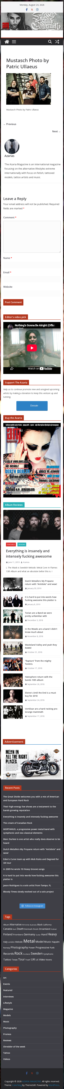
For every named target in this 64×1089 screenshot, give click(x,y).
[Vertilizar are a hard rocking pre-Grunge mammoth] (13, 712)
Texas (15, 959)
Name (7, 258)
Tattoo (7, 959)
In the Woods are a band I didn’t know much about (41, 630)
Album (6, 924)
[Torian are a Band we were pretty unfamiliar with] (13, 617)
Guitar (38, 935)
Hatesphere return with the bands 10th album (38, 678)
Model (39, 941)
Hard (44, 934)
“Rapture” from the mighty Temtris (38, 662)
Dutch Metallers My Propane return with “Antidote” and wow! (41, 582)
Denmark (28, 929)
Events (6, 984)
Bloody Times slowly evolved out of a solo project (28, 891)
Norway (6, 947)
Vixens (49, 959)
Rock (18, 953)
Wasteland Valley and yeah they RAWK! (41, 646)
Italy (5, 941)
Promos (7, 1034)
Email (7, 272)
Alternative (16, 924)
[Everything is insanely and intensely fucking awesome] (32, 525)
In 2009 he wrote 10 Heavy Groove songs (24, 869)
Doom (35, 929)
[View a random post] (57, 41)
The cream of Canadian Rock (17, 823)
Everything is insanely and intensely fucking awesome (29, 553)
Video (42, 959)
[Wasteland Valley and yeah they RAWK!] (13, 648)
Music (47, 941)
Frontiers (18, 934)
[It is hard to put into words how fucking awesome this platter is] (13, 601)
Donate (34, 405)
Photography (19, 947)
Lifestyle (7, 1002)
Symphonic (48, 954)
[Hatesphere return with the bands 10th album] (13, 680)
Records (8, 953)
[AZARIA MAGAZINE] (32, 14)
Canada (7, 928)
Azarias (26, 562)
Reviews (22, 544)
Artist (27, 925)
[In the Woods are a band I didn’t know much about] (13, 633)
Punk (52, 947)
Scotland (26, 954)
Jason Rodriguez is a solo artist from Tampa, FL (27, 885)
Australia (33, 925)
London (11, 942)
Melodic (19, 941)
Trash (27, 960)
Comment (9, 217)
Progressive (42, 947)
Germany (29, 934)
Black (39, 924)
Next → (56, 131)
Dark (14, 929)
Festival (54, 929)
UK (33, 959)
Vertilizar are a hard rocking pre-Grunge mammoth (41, 710)
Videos (6, 1059)
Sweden (37, 953)
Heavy (52, 934)
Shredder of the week (14, 1046)
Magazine (8, 1009)
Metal (29, 941)
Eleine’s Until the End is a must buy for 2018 (40, 694)
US (37, 959)
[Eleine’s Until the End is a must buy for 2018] (13, 696)
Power (32, 947)
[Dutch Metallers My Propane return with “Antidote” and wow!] (13, 585)
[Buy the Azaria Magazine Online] (32, 424)
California (47, 924)
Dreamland (44, 928)
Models (7, 1015)
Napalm (56, 941)
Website (7, 286)
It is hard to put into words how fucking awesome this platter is (40, 599)
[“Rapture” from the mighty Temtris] (13, 664)
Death (20, 928)
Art (23, 924)
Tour (21, 959)
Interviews (8, 996)
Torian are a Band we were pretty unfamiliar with (38, 614)
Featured (11, 544)
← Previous (9, 124)
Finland (8, 934)
